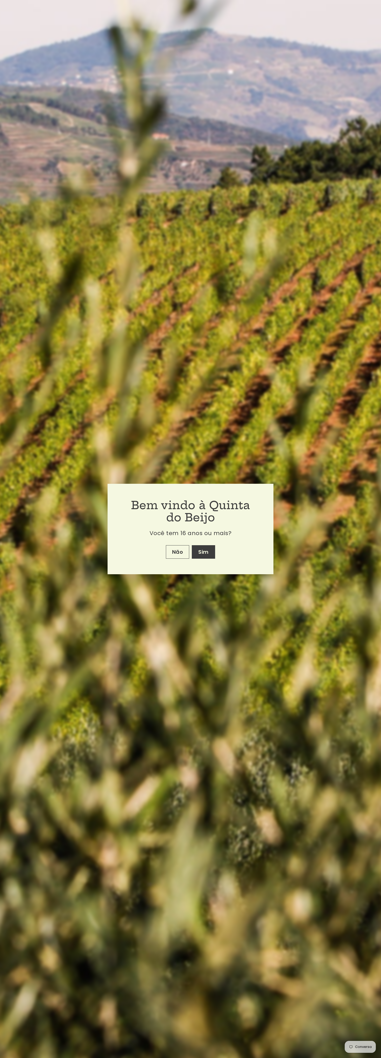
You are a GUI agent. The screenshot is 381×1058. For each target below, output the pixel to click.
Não (177, 552)
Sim (203, 552)
